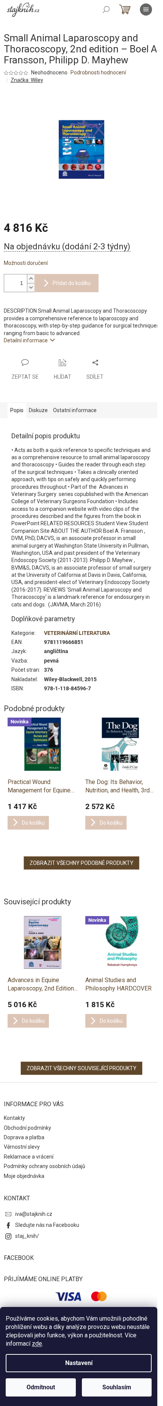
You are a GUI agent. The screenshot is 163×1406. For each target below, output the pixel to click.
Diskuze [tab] (38, 410)
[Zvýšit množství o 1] (30, 278)
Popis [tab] (17, 410)
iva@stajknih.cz (33, 1214)
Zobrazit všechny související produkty (81, 1068)
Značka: (27, 80)
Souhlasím (116, 1387)
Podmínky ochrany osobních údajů (44, 1166)
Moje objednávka (24, 1176)
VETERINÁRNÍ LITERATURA (77, 633)
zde (37, 1343)
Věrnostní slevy (22, 1147)
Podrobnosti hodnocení (98, 72)
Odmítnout (41, 1387)
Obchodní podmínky (27, 1128)
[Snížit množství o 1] (30, 287)
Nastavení (78, 1363)
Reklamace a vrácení (28, 1157)
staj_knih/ (27, 1236)
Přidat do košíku (72, 283)
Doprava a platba (24, 1137)
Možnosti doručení (26, 263)
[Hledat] (106, 9)
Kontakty (14, 1118)
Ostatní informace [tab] (75, 410)
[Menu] (146, 9)
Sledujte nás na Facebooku (47, 1225)
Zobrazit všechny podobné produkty (81, 863)
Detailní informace (26, 340)
